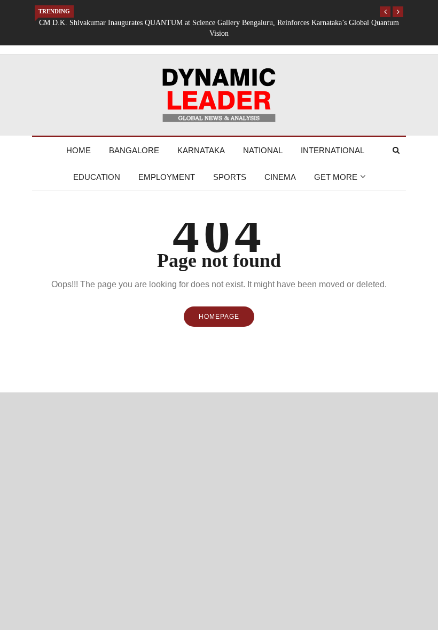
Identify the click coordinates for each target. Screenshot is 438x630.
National (263, 150)
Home (78, 150)
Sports (229, 177)
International (332, 150)
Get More (335, 177)
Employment (166, 177)
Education (96, 177)
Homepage (219, 316)
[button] (385, 11)
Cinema (280, 177)
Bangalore (134, 150)
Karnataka (201, 150)
